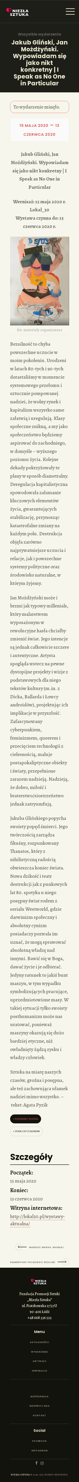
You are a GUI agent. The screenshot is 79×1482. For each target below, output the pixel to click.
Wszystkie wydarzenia (39, 34)
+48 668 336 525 (40, 1317)
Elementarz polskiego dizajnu (32, 1262)
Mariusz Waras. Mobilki (46, 1247)
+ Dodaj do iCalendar (26, 1131)
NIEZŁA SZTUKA (20, 1474)
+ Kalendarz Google (25, 1119)
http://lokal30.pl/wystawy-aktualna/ (37, 1220)
